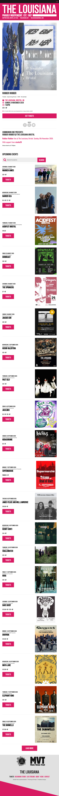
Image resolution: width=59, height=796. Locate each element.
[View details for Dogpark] (46, 638)
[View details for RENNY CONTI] (46, 533)
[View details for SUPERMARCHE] (46, 475)
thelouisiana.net (24, 18)
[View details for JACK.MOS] (46, 414)
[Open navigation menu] (57, 1)
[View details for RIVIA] (46, 579)
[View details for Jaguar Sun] (46, 321)
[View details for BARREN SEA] (46, 200)
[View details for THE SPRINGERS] (46, 291)
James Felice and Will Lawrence (15, 502)
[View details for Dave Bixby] (46, 609)
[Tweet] (29, 125)
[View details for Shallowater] (46, 555)
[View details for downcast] (46, 261)
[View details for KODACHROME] (46, 443)
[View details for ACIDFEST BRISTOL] (46, 230)
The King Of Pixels (32, 779)
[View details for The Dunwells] (46, 729)
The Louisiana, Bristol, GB (14, 100)
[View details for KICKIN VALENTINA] (46, 352)
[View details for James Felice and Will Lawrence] (46, 506)
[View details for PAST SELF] (46, 383)
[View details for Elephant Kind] (46, 699)
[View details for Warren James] (46, 174)
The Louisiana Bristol (22, 779)
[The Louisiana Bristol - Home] (29, 10)
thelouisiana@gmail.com (37, 18)
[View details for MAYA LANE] (46, 669)
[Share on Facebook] (25, 125)
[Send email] (33, 125)
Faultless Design (42, 779)
